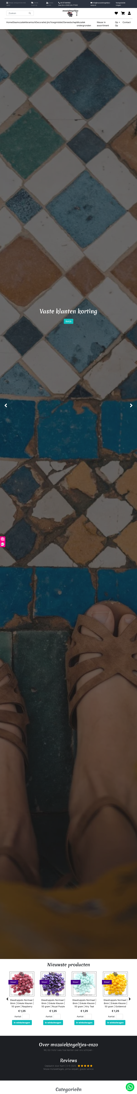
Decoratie (40, 22)
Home (9, 22)
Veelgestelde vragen (120, 4)
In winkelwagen (22, 1022)
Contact (127, 22)
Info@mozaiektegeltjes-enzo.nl (101, 4)
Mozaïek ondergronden (84, 24)
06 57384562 (68, 4)
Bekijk (69, 334)
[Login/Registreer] (129, 13)
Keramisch (30, 22)
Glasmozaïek (18, 22)
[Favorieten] (116, 13)
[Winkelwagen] (123, 13)
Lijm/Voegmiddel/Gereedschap (61, 22)
